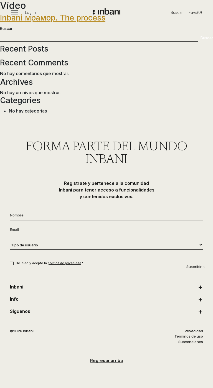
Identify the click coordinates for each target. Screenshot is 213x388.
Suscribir (194, 266)
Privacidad (194, 331)
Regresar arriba (106, 360)
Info (14, 299)
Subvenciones (190, 342)
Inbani (16, 287)
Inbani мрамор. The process (52, 17)
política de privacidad (64, 263)
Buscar (177, 12)
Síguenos (20, 311)
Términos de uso (188, 336)
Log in (30, 12)
